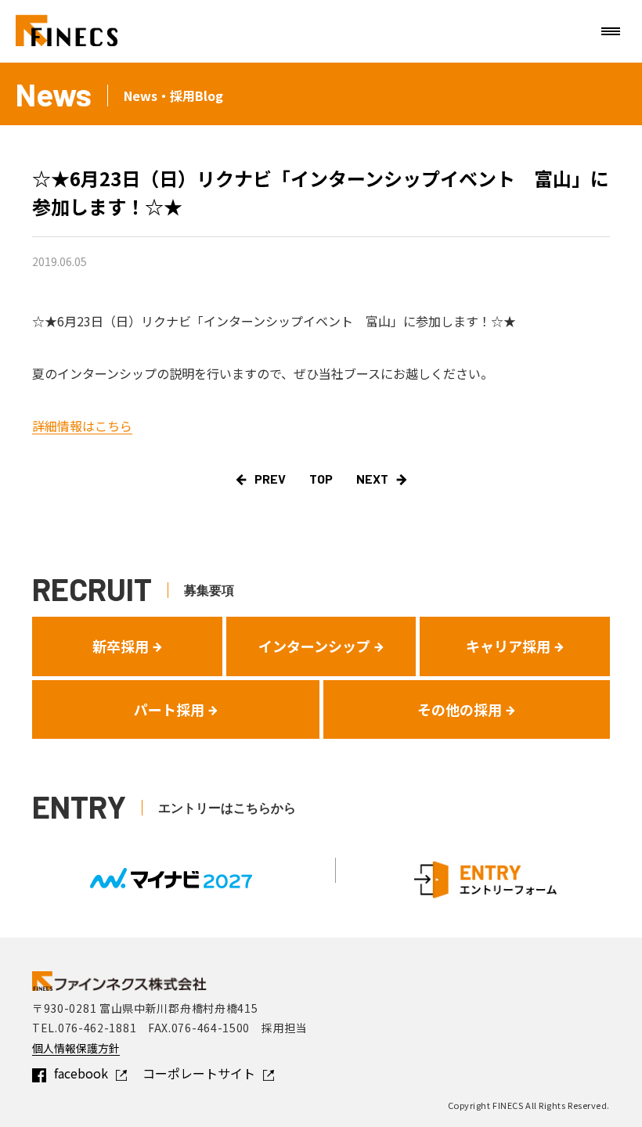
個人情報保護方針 (76, 1048)
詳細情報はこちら (82, 425)
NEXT (372, 478)
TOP (321, 478)
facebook (81, 1073)
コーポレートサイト (198, 1073)
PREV (270, 478)
